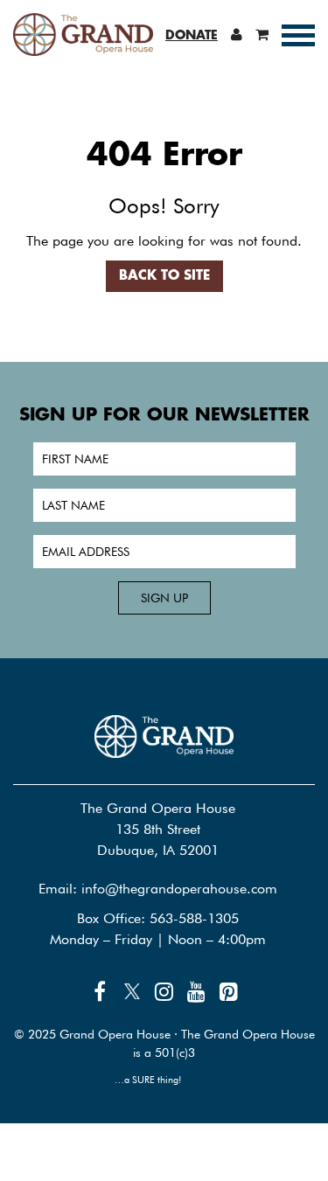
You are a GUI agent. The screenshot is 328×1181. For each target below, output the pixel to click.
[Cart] (262, 34)
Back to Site (164, 276)
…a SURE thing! (148, 1079)
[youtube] (196, 992)
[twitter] (132, 992)
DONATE (191, 36)
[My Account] (236, 34)
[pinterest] (229, 992)
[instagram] (164, 992)
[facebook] (99, 992)
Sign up (164, 598)
